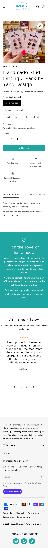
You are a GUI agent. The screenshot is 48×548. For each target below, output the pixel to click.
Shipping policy (8, 517)
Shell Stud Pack (12, 117)
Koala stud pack (12, 102)
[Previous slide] (8, 42)
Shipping (16, 128)
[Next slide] (40, 42)
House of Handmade (17, 524)
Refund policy (8, 513)
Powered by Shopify (33, 524)
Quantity (6, 133)
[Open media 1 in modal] (40, 26)
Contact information (23, 517)
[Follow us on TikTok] (32, 541)
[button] (4, 6)
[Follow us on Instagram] (16, 541)
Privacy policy (20, 513)
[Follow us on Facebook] (24, 541)
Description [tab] (11, 194)
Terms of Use (30, 483)
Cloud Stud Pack (32, 117)
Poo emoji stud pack (14, 110)
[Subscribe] (42, 477)
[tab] (21, 387)
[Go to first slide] (33, 387)
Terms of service (34, 513)
